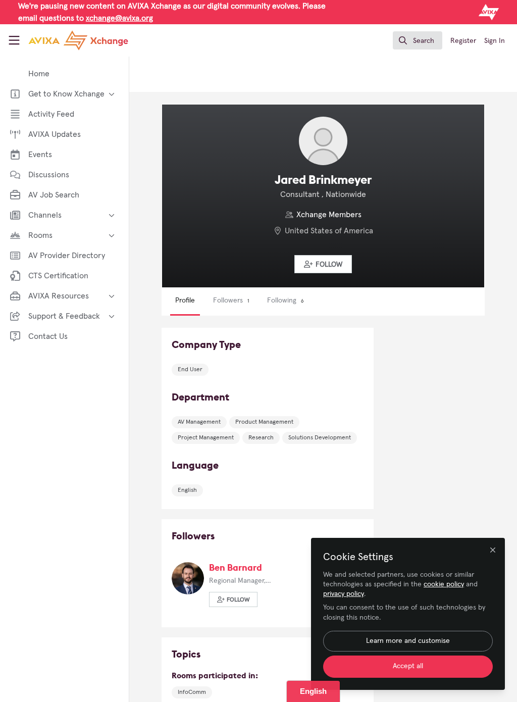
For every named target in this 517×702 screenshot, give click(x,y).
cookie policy (444, 584)
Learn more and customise (408, 640)
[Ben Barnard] (188, 578)
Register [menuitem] (463, 40)
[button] (323, 264)
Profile (185, 300)
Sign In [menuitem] (494, 40)
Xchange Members (328, 215)
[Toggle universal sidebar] (14, 40)
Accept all (408, 666)
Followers (231, 300)
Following (285, 300)
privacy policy (343, 593)
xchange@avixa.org (119, 18)
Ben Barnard (235, 567)
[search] (417, 40)
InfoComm (192, 692)
